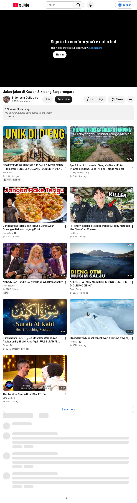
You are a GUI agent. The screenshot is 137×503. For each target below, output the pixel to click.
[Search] (78, 5)
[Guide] (6, 5)
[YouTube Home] (21, 5)
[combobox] (59, 5)
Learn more (95, 47)
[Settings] (110, 5)
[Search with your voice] (90, 5)
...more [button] (10, 116)
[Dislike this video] (101, 99)
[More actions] (130, 99)
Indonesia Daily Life (25, 97)
